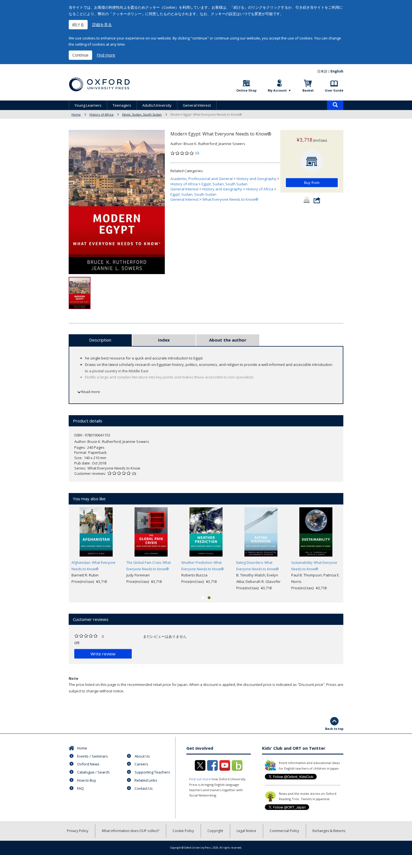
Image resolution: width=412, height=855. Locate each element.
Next (351, 549)
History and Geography (256, 178)
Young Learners (88, 105)
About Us (142, 756)
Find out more (200, 779)
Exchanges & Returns (329, 830)
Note (73, 678)
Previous (60, 549)
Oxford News (88, 764)
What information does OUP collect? (130, 830)
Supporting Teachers (152, 772)
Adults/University (157, 105)
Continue (80, 55)
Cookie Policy (183, 830)
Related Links (146, 780)
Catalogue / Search (93, 772)
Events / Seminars (92, 756)
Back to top (334, 728)
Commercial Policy (284, 830)
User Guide (334, 90)
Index (164, 340)
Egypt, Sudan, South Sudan (142, 114)
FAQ (80, 788)
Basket (308, 90)
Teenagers (122, 105)
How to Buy (86, 780)
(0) (197, 152)
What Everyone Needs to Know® (230, 199)
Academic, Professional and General (201, 178)
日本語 (322, 71)
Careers (141, 764)
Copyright (215, 830)
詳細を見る (102, 24)
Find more (106, 55)
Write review (103, 654)
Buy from (312, 182)
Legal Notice (246, 830)
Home (76, 114)
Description (100, 340)
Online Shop (246, 90)
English (336, 71)
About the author (227, 340)
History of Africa (101, 114)
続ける (78, 24)
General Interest (197, 105)
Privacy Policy (77, 830)
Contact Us (144, 788)
